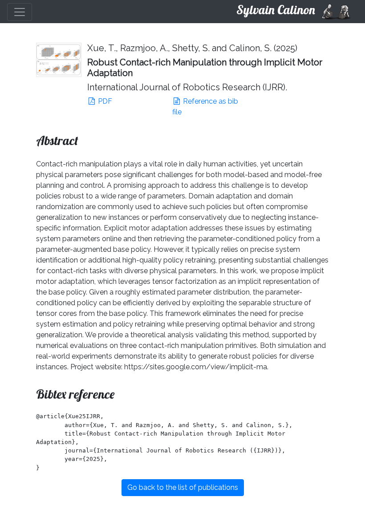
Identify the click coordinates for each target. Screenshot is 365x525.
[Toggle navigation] (19, 12)
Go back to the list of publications (182, 487)
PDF (104, 101)
